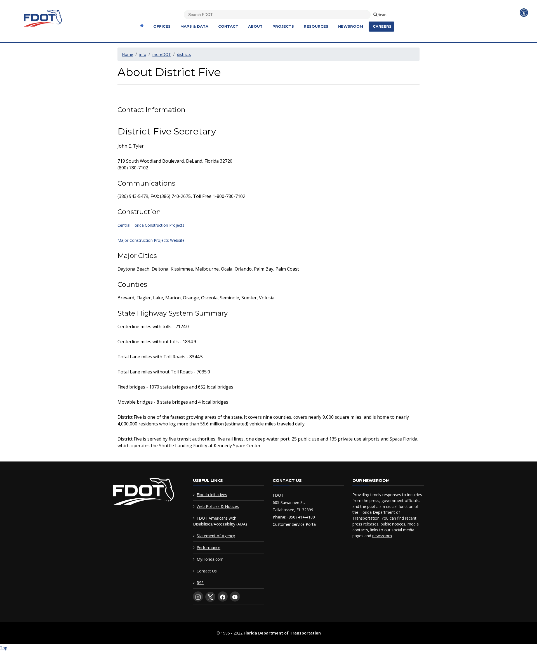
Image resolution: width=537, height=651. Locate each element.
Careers (382, 26)
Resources (316, 26)
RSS (200, 582)
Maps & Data (194, 26)
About (255, 26)
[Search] (374, 13)
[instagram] (198, 596)
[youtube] (235, 596)
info (142, 54)
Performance (208, 547)
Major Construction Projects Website (151, 240)
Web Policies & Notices (218, 506)
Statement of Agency (216, 535)
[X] (210, 597)
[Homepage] (141, 26)
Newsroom (350, 26)
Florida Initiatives (212, 494)
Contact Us (207, 571)
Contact (228, 26)
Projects (283, 26)
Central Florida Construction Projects (150, 225)
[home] (143, 492)
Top (3, 647)
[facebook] (223, 596)
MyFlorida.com (210, 559)
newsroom (382, 535)
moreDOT (161, 54)
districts (184, 54)
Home (127, 54)
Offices (162, 26)
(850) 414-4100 (301, 517)
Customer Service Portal (295, 524)
